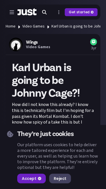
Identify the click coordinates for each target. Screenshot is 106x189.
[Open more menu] (59, 12)
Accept (29, 178)
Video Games (33, 26)
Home (11, 26)
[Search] (44, 12)
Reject (60, 178)
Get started (79, 12)
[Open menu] (12, 12)
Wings (32, 42)
